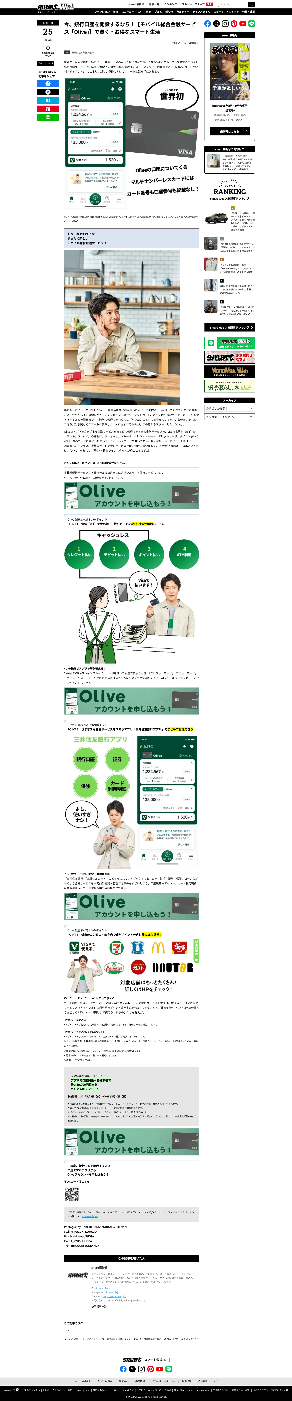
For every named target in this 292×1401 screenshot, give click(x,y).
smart (190, 1390)
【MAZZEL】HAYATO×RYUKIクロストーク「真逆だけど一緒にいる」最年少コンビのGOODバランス (237, 310)
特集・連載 (248, 11)
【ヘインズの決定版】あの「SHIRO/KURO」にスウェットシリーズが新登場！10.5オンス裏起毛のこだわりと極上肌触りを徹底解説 (237, 268)
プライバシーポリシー (163, 1381)
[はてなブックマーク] (48, 100)
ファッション (102, 11)
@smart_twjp (102, 1288)
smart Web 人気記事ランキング (229, 327)
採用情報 (140, 1381)
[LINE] (48, 117)
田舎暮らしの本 (220, 1390)
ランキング (170, 4)
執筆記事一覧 (99, 1306)
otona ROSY (128, 1390)
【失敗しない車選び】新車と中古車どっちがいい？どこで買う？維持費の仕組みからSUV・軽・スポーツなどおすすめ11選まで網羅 (243, 221)
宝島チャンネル (32, 1390)
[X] (48, 92)
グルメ (158, 11)
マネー (68, 1330)
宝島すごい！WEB (241, 1390)
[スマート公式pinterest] (234, 25)
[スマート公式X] (216, 25)
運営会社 (124, 1381)
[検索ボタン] (251, 4)
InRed (46, 1390)
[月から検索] (229, 416)
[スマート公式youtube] (242, 25)
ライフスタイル (201, 11)
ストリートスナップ (193, 4)
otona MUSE (154, 1390)
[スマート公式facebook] (207, 25)
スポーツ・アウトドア (226, 11)
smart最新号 (136, 4)
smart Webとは (83, 1381)
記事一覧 (154, 4)
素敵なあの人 (99, 1390)
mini (87, 1390)
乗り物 (169, 11)
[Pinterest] (48, 109)
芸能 (148, 11)
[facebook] (48, 83)
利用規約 (186, 1381)
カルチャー (182, 11)
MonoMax (179, 1390)
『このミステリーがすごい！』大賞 (270, 1390)
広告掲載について (207, 1381)
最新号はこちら (229, 131)
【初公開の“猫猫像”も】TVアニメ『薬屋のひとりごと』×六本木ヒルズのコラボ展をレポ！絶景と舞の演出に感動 (237, 247)
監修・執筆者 (105, 1381)
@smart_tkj (111, 1292)
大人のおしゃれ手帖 (62, 1390)
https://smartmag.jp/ (114, 1296)
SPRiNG (141, 1390)
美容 (115, 11)
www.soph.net (90, 1216)
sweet (78, 1390)
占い (140, 11)
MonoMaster (203, 1390)
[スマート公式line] (251, 25)
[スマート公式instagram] (225, 25)
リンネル (114, 1390)
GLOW (167, 1390)
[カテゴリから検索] (229, 408)
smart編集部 (191, 43)
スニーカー (127, 11)
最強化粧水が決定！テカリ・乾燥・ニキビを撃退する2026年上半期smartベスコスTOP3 (237, 289)
